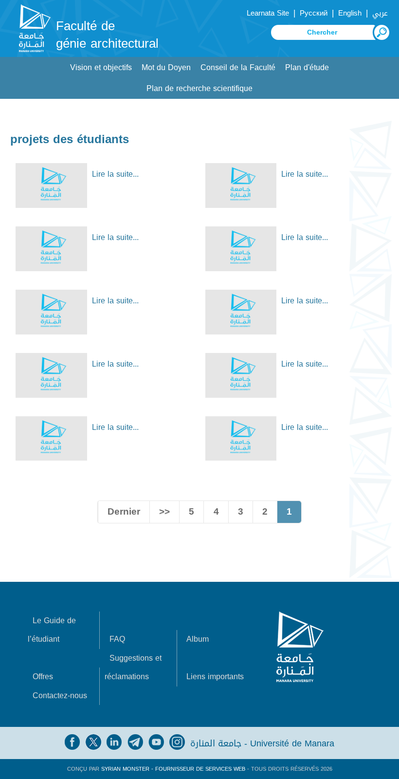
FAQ (117, 639)
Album (197, 639)
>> (164, 511)
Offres (43, 676)
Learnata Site (268, 13)
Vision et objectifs (101, 67)
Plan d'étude (307, 67)
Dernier (124, 511)
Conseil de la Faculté (237, 67)
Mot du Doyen (166, 67)
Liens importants (215, 676)
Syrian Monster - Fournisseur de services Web (173, 769)
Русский (313, 13)
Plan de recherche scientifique (199, 88)
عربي (380, 13)
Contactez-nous (60, 695)
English (350, 13)
